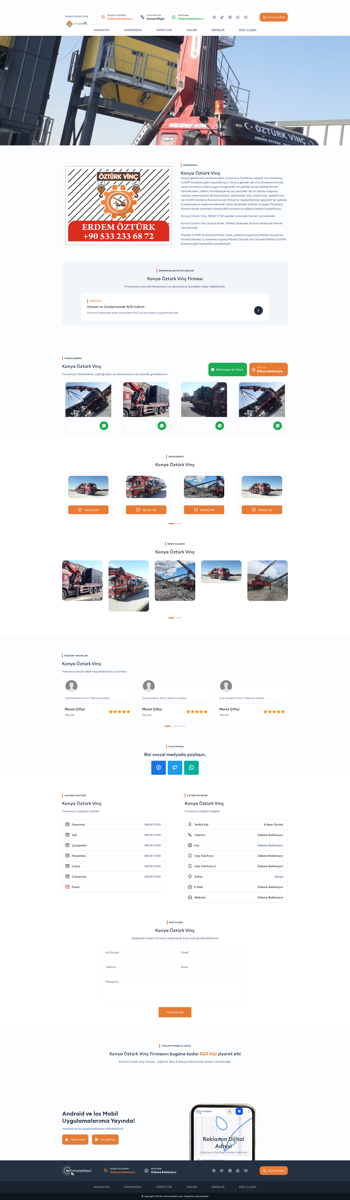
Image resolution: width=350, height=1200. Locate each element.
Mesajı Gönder (175, 1012)
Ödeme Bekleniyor (270, 835)
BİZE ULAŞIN (247, 30)
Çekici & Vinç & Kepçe (172, 1061)
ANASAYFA (102, 30)
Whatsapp (191, 17)
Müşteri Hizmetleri (120, 17)
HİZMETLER (164, 30)
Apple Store (78, 1139)
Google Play (108, 1139)
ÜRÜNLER (218, 30)
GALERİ (191, 30)
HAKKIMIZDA (133, 30)
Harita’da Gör (155, 17)
